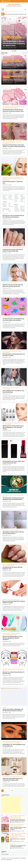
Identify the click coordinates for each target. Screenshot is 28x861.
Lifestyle (22, 74)
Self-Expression (6, 352)
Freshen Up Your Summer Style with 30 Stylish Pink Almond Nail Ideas (13, 250)
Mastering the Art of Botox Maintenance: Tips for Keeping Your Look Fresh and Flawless (13, 427)
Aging (4, 387)
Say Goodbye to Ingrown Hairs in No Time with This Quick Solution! (13, 532)
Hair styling (18, 351)
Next (12, 790)
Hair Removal (5, 530)
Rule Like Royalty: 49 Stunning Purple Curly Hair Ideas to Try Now (14, 354)
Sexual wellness (6, 459)
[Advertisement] (11, 805)
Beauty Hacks (5, 741)
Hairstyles (17, 387)
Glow (15, 742)
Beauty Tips (5, 283)
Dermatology (20, 422)
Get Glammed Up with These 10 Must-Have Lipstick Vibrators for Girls (13, 462)
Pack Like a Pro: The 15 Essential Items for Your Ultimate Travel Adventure (13, 216)
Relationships (14, 61)
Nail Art (8, 247)
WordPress (9, 859)
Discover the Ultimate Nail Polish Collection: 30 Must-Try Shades (14, 602)
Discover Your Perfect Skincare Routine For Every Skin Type (14, 672)
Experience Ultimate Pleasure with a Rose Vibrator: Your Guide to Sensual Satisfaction (14, 65)
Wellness (5, 496)
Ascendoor (23, 858)
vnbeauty (5, 47)
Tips (7, 213)
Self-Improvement (14, 76)
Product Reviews (6, 61)
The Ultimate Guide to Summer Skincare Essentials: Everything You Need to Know (14, 43)
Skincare (5, 39)
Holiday (4, 213)
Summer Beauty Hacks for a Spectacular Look (13, 80)
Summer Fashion (9, 77)
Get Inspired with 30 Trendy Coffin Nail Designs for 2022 (12, 568)
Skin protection (18, 37)
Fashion (4, 247)
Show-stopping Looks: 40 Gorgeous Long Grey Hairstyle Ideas (13, 391)
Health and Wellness (15, 74)
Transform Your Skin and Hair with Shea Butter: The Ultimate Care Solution (13, 285)
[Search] (25, 10)
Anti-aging (5, 422)
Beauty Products (6, 36)
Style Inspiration (14, 247)
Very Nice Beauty (14, 4)
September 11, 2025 (12, 47)
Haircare (12, 387)
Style (4, 77)
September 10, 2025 (12, 82)
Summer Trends (21, 247)
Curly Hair (5, 351)
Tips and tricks (6, 62)
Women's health (10, 317)
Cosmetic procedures (12, 422)
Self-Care (12, 37)
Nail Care (17, 599)
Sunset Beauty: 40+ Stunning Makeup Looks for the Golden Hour (14, 745)
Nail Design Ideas (10, 565)
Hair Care (10, 283)
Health (17, 36)
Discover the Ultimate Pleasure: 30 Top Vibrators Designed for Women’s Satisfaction (12, 638)
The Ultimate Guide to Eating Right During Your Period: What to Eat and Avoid (13, 319)
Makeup (18, 742)
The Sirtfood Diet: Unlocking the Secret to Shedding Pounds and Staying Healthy (13, 498)
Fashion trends (6, 74)
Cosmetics (13, 36)
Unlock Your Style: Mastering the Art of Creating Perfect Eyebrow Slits (13, 779)
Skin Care (14, 283)
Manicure (23, 564)
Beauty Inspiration (13, 741)
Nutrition (5, 317)
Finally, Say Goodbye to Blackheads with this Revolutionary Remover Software (13, 710)
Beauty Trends (11, 564)
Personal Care (6, 37)
